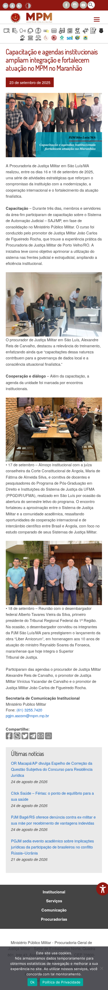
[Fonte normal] (12, 5)
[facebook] (66, 4)
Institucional (54, 892)
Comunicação (54, 910)
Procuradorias (54, 919)
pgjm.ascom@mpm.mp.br (27, 715)
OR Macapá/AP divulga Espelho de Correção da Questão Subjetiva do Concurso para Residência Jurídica (52, 769)
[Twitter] (24, 735)
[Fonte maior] (5, 5)
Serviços (54, 901)
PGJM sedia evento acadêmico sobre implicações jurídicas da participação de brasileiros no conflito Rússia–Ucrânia (52, 847)
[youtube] (83, 4)
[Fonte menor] (19, 5)
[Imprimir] (48, 735)
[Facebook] (9, 735)
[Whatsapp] (17, 735)
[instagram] (74, 4)
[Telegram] (32, 735)
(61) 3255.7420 (29, 710)
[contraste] (28, 5)
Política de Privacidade (61, 982)
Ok (32, 982)
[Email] (40, 735)
